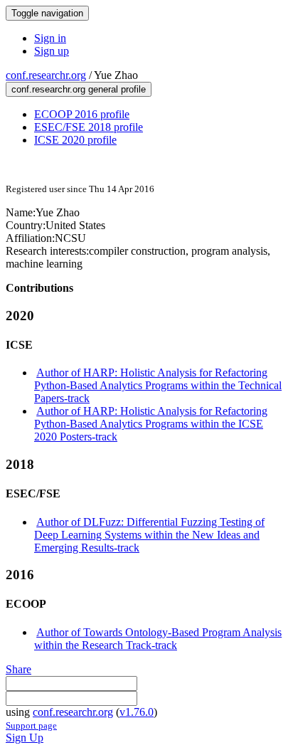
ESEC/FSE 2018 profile (88, 127)
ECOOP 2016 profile (81, 114)
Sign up (51, 51)
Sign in (50, 38)
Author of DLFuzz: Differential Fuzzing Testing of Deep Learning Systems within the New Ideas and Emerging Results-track (149, 535)
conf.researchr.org (46, 75)
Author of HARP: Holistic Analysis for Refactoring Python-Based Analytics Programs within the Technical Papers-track (158, 385)
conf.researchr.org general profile (78, 89)
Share (18, 669)
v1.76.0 (136, 712)
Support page (31, 725)
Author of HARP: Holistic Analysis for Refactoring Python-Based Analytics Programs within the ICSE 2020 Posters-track (150, 424)
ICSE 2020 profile (75, 140)
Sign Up (24, 737)
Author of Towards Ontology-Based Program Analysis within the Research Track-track (158, 638)
